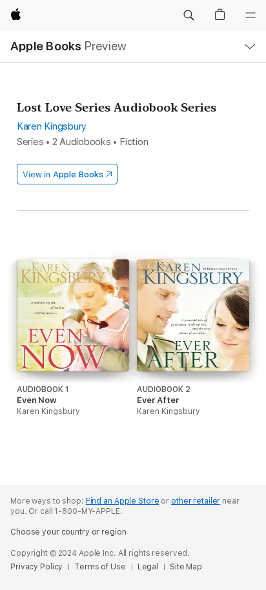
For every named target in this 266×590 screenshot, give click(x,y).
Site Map (186, 566)
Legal (148, 566)
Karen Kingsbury (52, 126)
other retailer (195, 501)
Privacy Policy (36, 566)
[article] (73, 361)
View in (63, 174)
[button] (188, 15)
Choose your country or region (68, 531)
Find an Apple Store (122, 501)
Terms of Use (100, 566)
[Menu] (250, 15)
